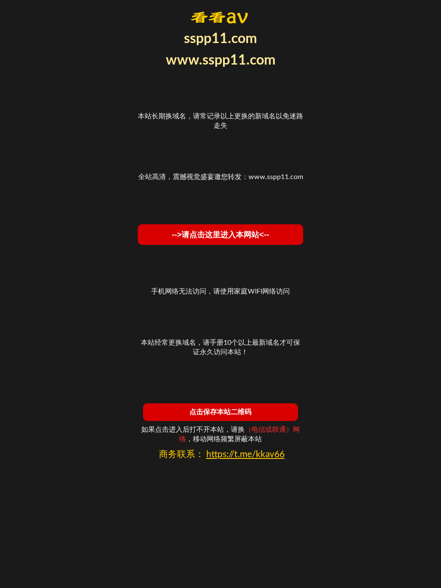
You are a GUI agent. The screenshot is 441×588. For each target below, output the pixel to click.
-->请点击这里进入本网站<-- (220, 234)
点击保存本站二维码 (220, 411)
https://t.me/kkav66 (245, 454)
